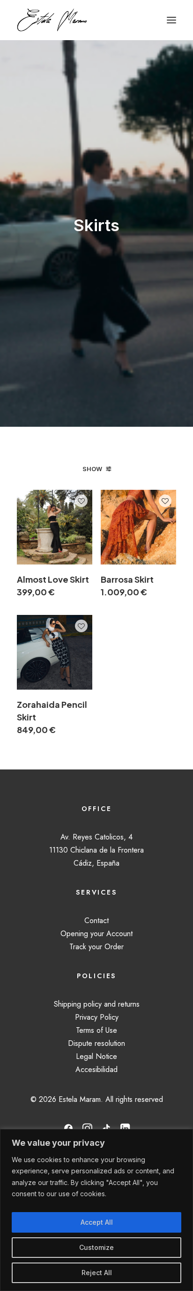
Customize (96, 1247)
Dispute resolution (96, 1043)
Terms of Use (96, 1030)
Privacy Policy (97, 1017)
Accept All (97, 1222)
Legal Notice (96, 1056)
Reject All (97, 1273)
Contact (96, 920)
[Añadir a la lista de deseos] (81, 500)
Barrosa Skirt (127, 585)
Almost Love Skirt (53, 585)
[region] (96, 1210)
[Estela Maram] (52, 20)
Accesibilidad (96, 1069)
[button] (171, 20)
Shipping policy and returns (97, 1004)
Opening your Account (96, 933)
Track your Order (96, 946)
